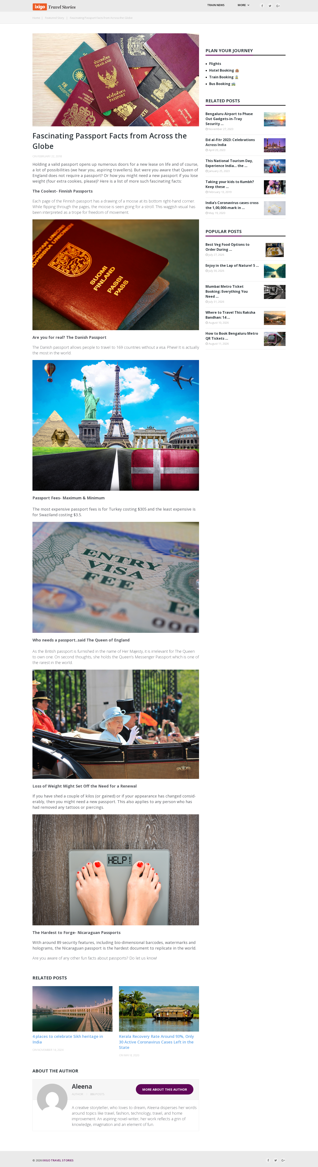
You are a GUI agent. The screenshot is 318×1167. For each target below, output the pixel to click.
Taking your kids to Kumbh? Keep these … (230, 184)
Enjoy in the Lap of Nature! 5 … (232, 265)
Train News (216, 5)
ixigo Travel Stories (58, 1160)
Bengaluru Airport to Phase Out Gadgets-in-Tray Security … (229, 118)
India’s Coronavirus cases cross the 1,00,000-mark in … (232, 205)
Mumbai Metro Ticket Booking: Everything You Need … (227, 291)
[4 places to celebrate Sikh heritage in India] (72, 1009)
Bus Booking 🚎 (222, 83)
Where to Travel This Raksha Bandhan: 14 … (230, 315)
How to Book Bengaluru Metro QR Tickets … (232, 336)
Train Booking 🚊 (224, 77)
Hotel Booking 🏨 (224, 70)
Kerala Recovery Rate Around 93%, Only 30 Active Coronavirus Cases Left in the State (156, 1042)
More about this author (164, 1089)
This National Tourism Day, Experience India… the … (229, 163)
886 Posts (97, 1094)
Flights (215, 63)
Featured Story (54, 18)
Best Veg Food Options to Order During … (227, 247)
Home (36, 18)
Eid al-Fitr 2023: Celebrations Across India (230, 142)
